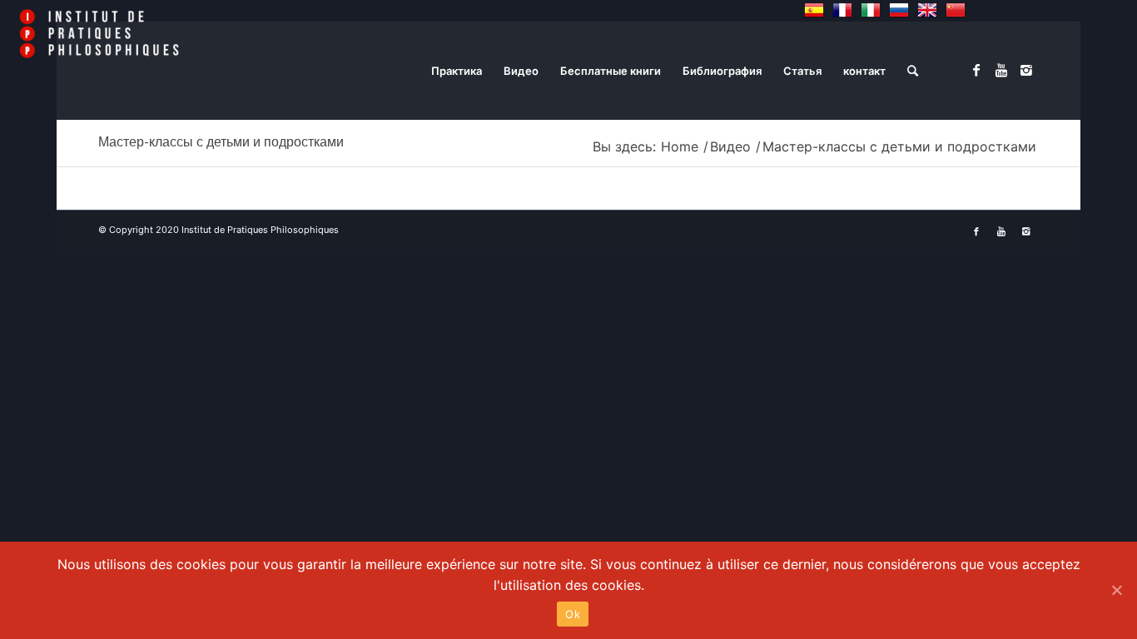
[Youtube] (1001, 69)
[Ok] (1116, 590)
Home (679, 146)
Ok (572, 614)
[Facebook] (976, 69)
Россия (899, 10)
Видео (730, 146)
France (842, 10)
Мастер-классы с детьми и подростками (221, 142)
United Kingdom (927, 10)
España (814, 10)
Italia (871, 10)
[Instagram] (1026, 69)
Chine (956, 10)
